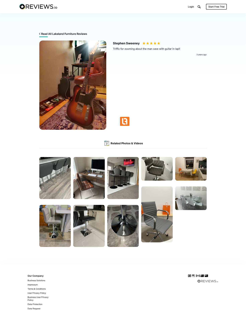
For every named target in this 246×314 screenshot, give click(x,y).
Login (191, 6)
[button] (199, 7)
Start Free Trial (216, 6)
